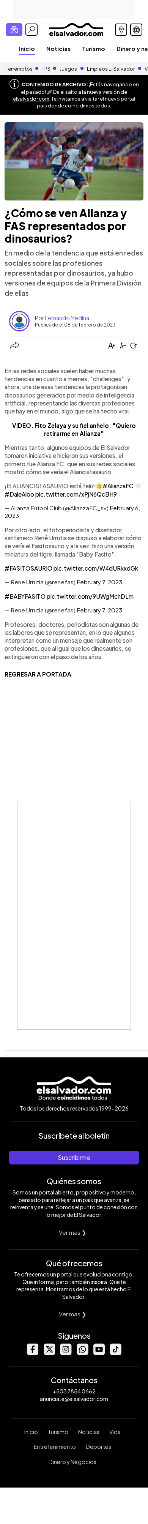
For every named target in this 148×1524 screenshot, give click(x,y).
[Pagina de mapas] (121, 30)
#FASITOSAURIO (28, 568)
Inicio (27, 48)
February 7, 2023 (99, 581)
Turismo (93, 48)
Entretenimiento (55, 1446)
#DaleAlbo (19, 494)
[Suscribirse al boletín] (14, 29)
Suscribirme (74, 1157)
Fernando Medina (67, 317)
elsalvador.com (31, 99)
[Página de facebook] (32, 1353)
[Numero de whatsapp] (82, 1353)
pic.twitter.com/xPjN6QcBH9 (76, 494)
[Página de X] (49, 1353)
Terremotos (19, 69)
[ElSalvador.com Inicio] (76, 28)
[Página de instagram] (66, 1353)
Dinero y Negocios (72, 1461)
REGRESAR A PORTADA (38, 674)
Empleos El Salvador (111, 69)
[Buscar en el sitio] (31, 30)
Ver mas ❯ (73, 1232)
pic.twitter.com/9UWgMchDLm (90, 596)
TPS (46, 69)
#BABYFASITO (25, 596)
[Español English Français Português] (136, 30)
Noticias (58, 48)
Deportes (98, 1446)
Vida (115, 1431)
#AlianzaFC (118, 485)
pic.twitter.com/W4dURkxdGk (96, 568)
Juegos (68, 69)
